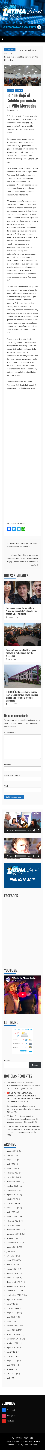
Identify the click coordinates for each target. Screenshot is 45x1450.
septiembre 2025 (14, 1190)
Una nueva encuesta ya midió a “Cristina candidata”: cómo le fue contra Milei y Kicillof (21, 611)
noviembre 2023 (14, 1286)
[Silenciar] (34, 830)
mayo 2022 (12, 1360)
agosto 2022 (12, 1347)
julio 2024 (11, 1251)
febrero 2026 (12, 1173)
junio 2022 (11, 1356)
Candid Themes (30, 1444)
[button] (22, 822)
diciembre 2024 (13, 1229)
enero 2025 (12, 1225)
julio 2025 (11, 1199)
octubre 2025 (12, 1186)
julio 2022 (11, 1352)
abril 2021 (11, 1378)
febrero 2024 (12, 1273)
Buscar (7, 1060)
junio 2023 (11, 1308)
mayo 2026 (12, 1159)
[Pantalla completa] (37, 830)
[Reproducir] (7, 830)
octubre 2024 (12, 1238)
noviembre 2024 (14, 1234)
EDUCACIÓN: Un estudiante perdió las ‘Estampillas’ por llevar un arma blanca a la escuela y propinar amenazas (22, 696)
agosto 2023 (12, 1299)
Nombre (8, 764)
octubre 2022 (12, 1343)
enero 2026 (12, 1177)
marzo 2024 (12, 1269)
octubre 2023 (12, 1290)
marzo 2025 (12, 1216)
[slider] (20, 830)
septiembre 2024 (14, 1242)
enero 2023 (12, 1330)
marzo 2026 (12, 1168)
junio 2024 (11, 1256)
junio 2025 (11, 1203)
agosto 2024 (12, 1247)
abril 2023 (11, 1317)
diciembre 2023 (13, 1282)
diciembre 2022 (13, 1334)
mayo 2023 (12, 1312)
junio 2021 (11, 1373)
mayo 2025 (12, 1207)
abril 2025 (11, 1212)
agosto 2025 (12, 1194)
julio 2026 (11, 1155)
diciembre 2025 (13, 1181)
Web (6, 786)
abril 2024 (11, 1264)
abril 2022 (11, 1365)
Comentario (9, 732)
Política (18, 90)
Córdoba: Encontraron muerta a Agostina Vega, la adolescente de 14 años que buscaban (22, 1119)
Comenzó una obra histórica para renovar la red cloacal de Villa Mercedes (21, 653)
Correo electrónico (12, 775)
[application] (22, 822)
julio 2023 (11, 1304)
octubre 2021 (12, 1369)
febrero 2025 (12, 1221)
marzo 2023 (12, 1321)
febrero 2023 (12, 1325)
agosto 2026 (12, 1151)
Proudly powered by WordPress (19, 1441)
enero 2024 (12, 1277)
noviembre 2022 (14, 1339)
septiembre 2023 (14, 1295)
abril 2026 (11, 1164)
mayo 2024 (12, 1260)
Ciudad (10, 90)
